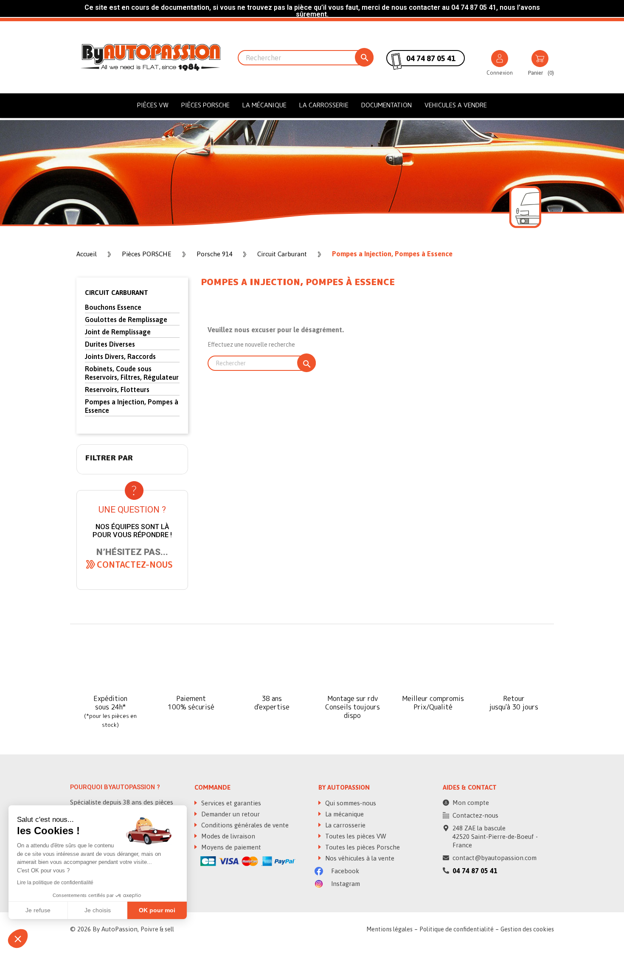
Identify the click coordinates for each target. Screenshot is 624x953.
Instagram (344, 883)
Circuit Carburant (116, 292)
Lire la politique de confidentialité (55, 883)
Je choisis (97, 910)
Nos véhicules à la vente (358, 858)
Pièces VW (153, 105)
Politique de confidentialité (456, 929)
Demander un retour (230, 814)
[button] (135, 564)
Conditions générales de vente (244, 825)
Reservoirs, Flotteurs (117, 389)
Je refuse (38, 910)
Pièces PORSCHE (205, 105)
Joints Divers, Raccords (120, 356)
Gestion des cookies (527, 929)
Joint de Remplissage (118, 332)
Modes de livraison (227, 836)
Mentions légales (389, 929)
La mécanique (264, 105)
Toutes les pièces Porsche (361, 847)
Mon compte (471, 802)
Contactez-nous (475, 815)
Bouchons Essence (113, 307)
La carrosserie (324, 105)
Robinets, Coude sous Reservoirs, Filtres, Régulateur (132, 373)
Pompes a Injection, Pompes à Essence (131, 406)
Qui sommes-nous (349, 803)
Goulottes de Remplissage (126, 319)
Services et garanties (230, 803)
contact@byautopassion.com (495, 857)
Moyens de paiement (230, 847)
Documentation (386, 105)
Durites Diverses (110, 344)
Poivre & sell (157, 929)
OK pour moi (157, 910)
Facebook (344, 871)
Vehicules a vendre (455, 105)
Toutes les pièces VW (354, 836)
